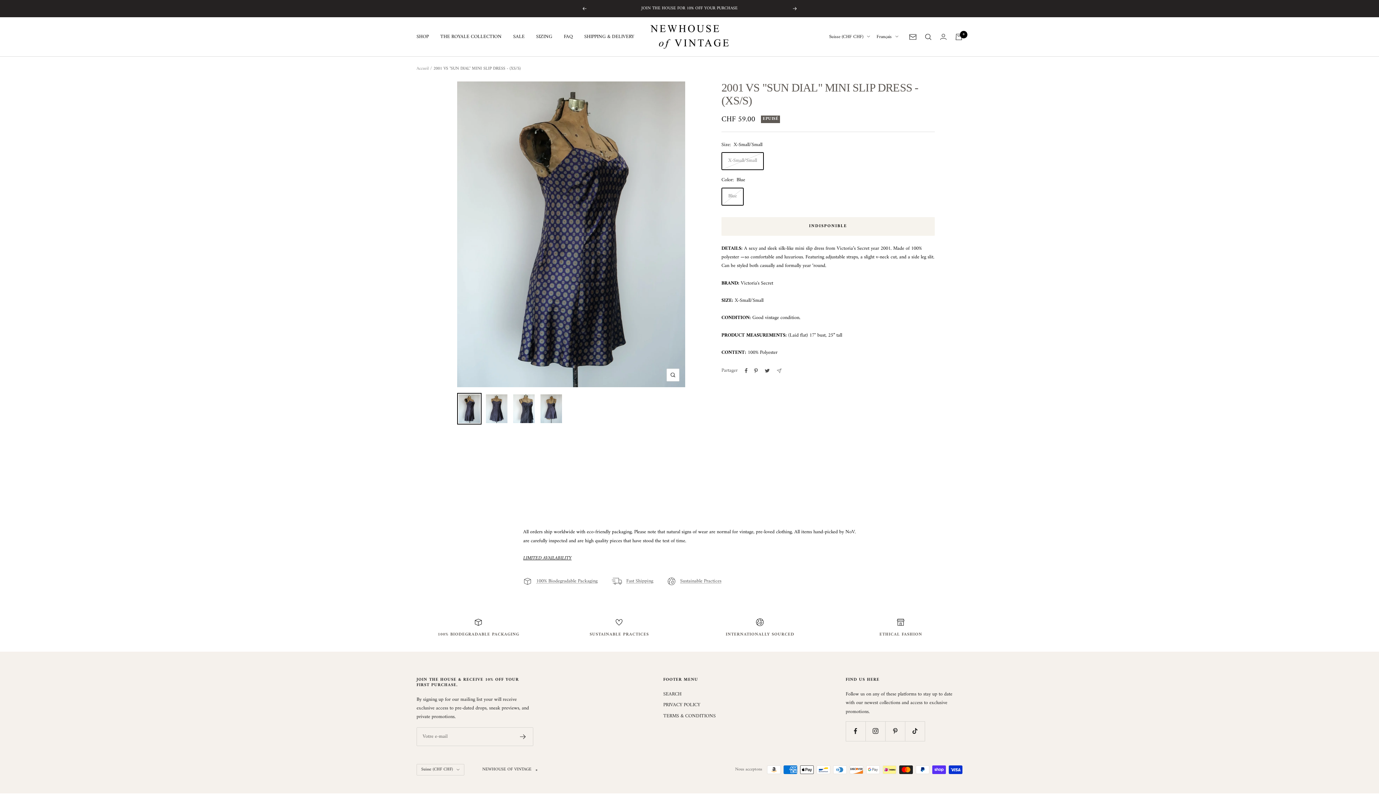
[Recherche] (928, 37)
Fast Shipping (639, 581)
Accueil (423, 68)
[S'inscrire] (523, 736)
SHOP (423, 37)
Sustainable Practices (700, 581)
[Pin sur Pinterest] (756, 370)
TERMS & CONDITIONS (689, 716)
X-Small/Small (742, 160)
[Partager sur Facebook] (746, 370)
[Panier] (958, 37)
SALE (519, 37)
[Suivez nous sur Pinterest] (895, 731)
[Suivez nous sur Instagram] (875, 731)
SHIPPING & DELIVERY (609, 37)
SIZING (544, 37)
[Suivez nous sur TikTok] (915, 731)
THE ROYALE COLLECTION (471, 37)
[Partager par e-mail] (779, 371)
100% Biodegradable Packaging (567, 581)
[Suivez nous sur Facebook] (855, 731)
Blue (732, 196)
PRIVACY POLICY (681, 705)
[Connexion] (943, 37)
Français (884, 37)
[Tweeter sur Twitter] (767, 370)
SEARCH (672, 694)
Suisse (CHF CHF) (846, 37)
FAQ (568, 37)
